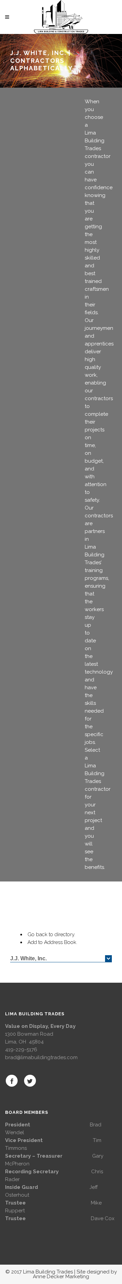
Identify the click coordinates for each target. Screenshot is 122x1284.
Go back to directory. (51, 934)
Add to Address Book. (52, 942)
